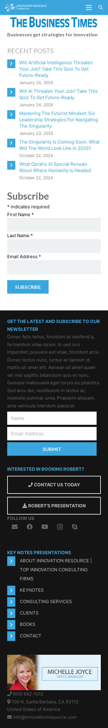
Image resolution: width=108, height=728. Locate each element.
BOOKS (27, 624)
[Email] (14, 526)
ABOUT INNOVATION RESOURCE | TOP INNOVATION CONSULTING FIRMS (56, 569)
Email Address (24, 256)
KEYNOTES (32, 590)
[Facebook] (29, 526)
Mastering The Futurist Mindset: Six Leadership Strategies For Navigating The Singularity (58, 119)
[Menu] (89, 7)
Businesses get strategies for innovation (52, 34)
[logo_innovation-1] (26, 7)
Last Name (20, 235)
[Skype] (74, 526)
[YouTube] (44, 526)
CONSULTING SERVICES (46, 601)
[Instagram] (59, 526)
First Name (20, 214)
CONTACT (30, 636)
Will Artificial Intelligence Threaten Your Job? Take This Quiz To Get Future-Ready (56, 69)
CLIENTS (29, 613)
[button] (101, 7)
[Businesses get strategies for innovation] (54, 19)
